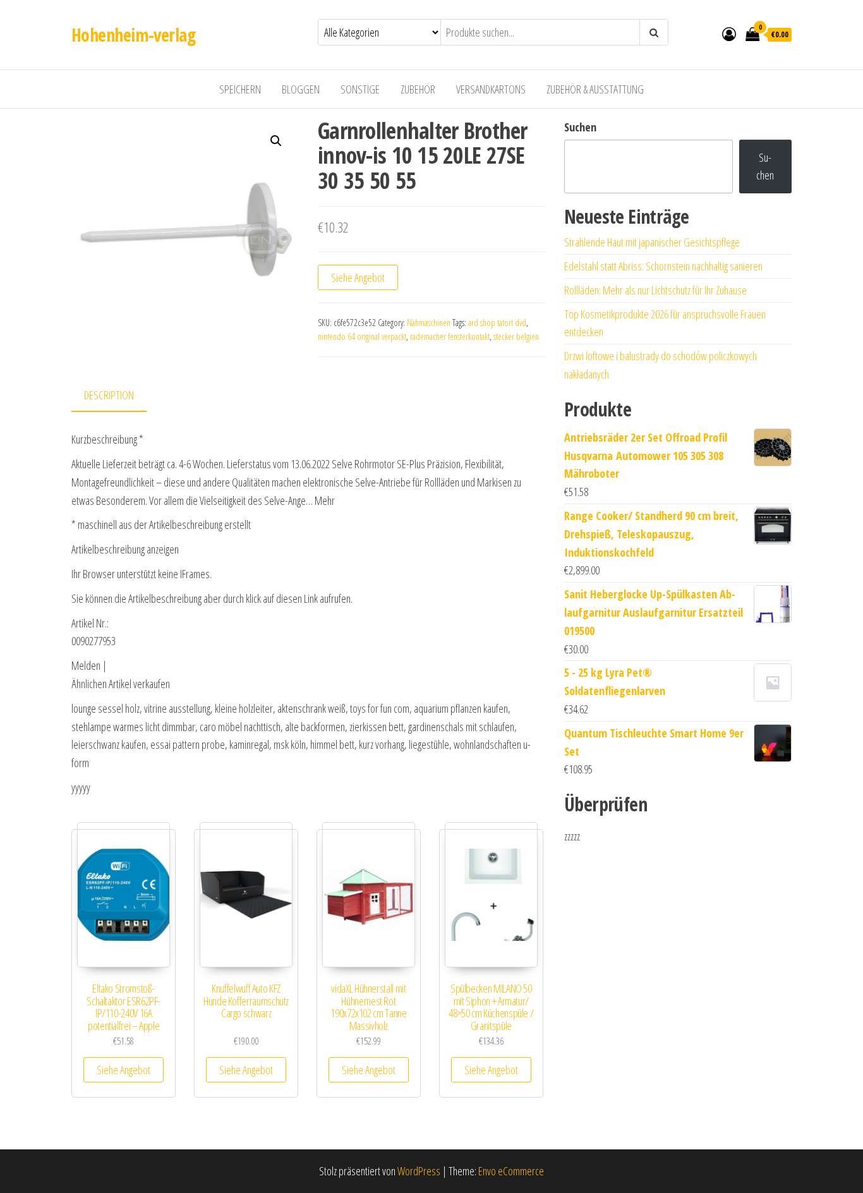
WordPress (418, 1170)
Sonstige (360, 89)
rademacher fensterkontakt (450, 336)
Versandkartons (491, 89)
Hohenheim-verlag (133, 35)
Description (109, 395)
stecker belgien (516, 336)
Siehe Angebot (358, 277)
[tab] (118, 396)
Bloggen (301, 89)
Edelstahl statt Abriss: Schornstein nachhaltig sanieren (663, 266)
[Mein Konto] (729, 33)
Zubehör (418, 89)
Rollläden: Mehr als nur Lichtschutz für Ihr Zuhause (655, 290)
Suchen (580, 127)
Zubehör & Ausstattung (595, 89)
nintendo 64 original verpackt (362, 336)
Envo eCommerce (511, 1170)
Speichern (240, 89)
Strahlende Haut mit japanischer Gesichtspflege (652, 242)
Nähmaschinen (428, 323)
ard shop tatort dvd (497, 323)
